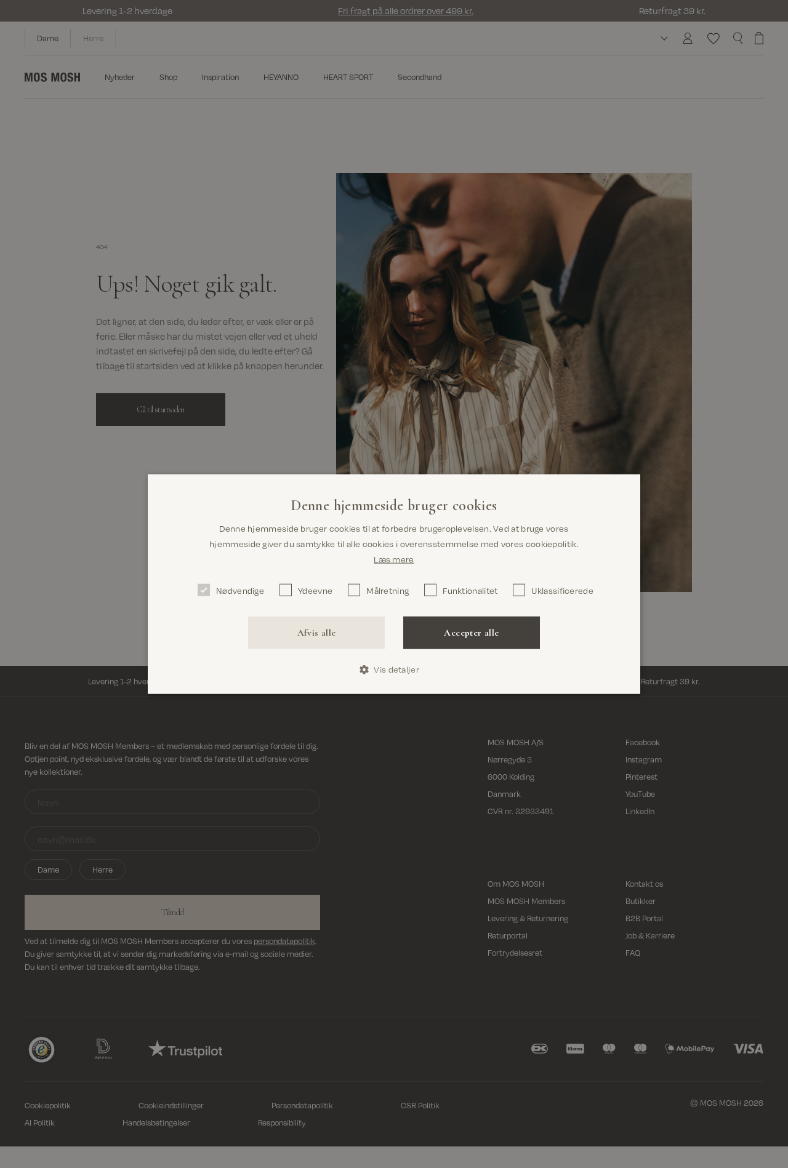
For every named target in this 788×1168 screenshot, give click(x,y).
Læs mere (394, 558)
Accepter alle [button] (471, 632)
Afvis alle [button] (316, 632)
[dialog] (394, 584)
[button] (394, 670)
